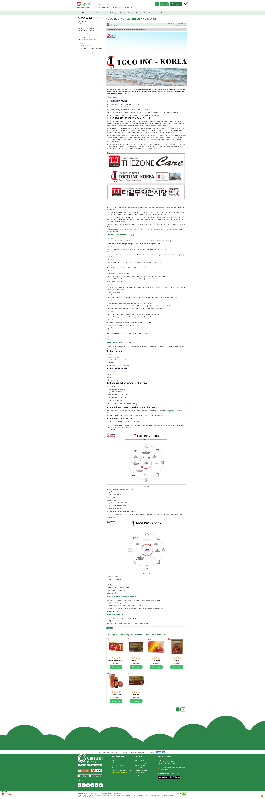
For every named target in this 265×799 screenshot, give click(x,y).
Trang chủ (81, 13)
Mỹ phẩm (99, 13)
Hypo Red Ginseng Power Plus (116, 660)
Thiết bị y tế (113, 13)
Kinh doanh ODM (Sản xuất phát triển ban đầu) (91, 49)
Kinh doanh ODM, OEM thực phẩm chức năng (90, 42)
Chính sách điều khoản (141, 760)
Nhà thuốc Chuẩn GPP (118, 765)
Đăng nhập (164, 4)
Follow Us (81, 781)
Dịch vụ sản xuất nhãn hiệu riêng (88, 39)
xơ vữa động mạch (159, 287)
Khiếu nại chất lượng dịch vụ (119, 772)
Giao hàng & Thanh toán (141, 770)
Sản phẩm (89, 13)
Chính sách (138, 756)
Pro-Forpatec (156, 660)
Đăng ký (177, 4)
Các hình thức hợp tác (88, 45)
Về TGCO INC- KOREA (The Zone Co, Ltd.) (92, 26)
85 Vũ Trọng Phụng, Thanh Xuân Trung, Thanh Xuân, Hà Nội (173, 768)
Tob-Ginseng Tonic (116, 694)
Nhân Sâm (179, 287)
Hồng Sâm (110, 603)
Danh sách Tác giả (139, 772)
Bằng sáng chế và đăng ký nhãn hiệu (91, 37)
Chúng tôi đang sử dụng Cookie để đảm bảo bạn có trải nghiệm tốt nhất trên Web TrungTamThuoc (126, 752)
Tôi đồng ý (159, 752)
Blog (155, 13)
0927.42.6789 (169, 763)
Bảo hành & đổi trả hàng (141, 768)
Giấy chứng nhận (87, 35)
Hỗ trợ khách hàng (118, 756)
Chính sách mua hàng (140, 763)
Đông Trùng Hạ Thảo (173, 411)
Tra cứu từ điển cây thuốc (103, 7)
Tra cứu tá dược (128, 7)
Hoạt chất (139, 13)
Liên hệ (162, 13)
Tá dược (131, 13)
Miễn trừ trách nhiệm (118, 768)
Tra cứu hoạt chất (117, 7)
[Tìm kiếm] (148, 4)
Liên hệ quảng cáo (117, 775)
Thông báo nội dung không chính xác (122, 770)
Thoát (164, 752)
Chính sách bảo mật (149, 752)
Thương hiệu (148, 13)
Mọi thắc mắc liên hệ (165, 756)
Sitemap (137, 775)
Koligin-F (176, 660)
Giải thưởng (85, 33)
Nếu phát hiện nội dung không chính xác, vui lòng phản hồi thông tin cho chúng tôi (127, 29)
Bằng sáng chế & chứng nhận (87, 30)
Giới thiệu (114, 760)
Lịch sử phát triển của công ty (87, 28)
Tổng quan (83, 21)
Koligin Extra (136, 660)
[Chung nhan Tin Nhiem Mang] (179, 794)
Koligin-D (136, 694)
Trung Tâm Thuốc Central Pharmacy (163, 91)
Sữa (106, 13)
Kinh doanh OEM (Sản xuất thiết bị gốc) (90, 52)
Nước (108, 605)
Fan (84, 776)
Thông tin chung (86, 23)
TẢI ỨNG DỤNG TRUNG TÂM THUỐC (168, 773)
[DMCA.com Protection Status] (184, 794)
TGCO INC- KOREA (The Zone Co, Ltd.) (118, 89)
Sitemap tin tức (144, 775)
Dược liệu (123, 13)
